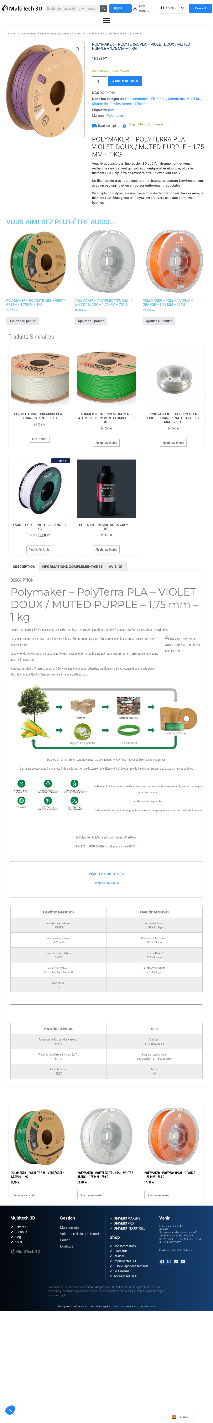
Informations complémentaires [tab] (72, 566)
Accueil (11, 33)
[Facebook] (162, 1262)
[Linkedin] (176, 1262)
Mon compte (69, 1228)
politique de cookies (125, 1306)
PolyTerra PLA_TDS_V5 (106, 882)
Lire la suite (39, 439)
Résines (141, 104)
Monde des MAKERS (184, 99)
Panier (64, 1240)
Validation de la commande (80, 1234)
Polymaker (115, 115)
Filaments (43, 33)
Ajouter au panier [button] (23, 321)
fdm (111, 110)
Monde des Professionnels (112, 104)
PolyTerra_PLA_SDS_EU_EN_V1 (106, 873)
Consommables (27, 33)
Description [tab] (24, 566)
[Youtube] (183, 1262)
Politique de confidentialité (72, 1306)
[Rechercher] (103, 8)
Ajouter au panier (125, 81)
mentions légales (100, 1306)
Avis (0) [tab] (116, 566)
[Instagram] (169, 1262)
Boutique (66, 1246)
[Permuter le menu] (106, 20)
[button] (10, 1410)
